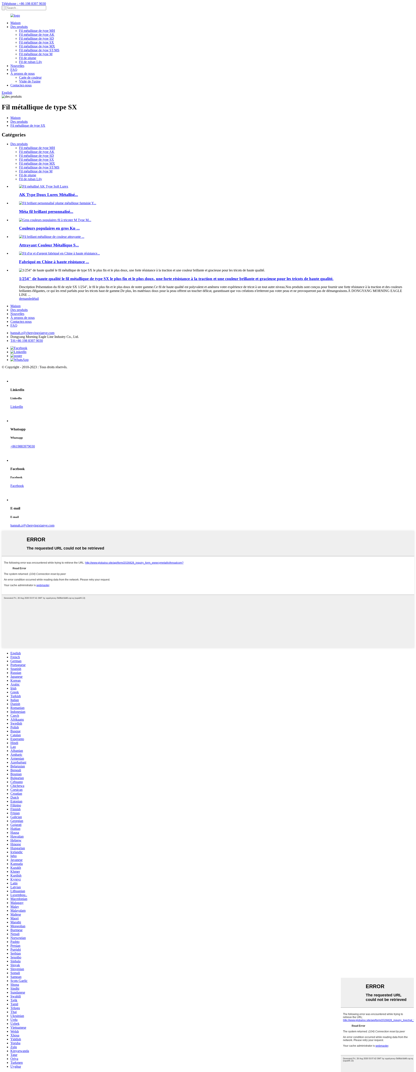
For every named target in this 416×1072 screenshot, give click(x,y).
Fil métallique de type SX (36, 42)
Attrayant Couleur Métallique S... (49, 245)
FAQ (13, 69)
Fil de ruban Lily (30, 62)
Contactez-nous (21, 85)
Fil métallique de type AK (36, 34)
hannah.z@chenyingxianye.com (32, 333)
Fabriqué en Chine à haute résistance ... (54, 261)
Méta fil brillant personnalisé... (46, 211)
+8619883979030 (22, 446)
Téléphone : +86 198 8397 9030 (24, 3)
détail (35, 298)
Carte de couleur (30, 77)
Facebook (17, 486)
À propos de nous (22, 73)
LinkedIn (16, 407)
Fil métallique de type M (35, 54)
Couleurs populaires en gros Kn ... (49, 228)
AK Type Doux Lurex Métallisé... (48, 194)
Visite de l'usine (30, 81)
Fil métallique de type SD (36, 38)
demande (25, 298)
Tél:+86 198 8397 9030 (26, 340)
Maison (15, 23)
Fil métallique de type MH (37, 30)
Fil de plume (27, 58)
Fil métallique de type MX (37, 46)
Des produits (19, 27)
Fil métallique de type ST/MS (39, 50)
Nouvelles (17, 66)
